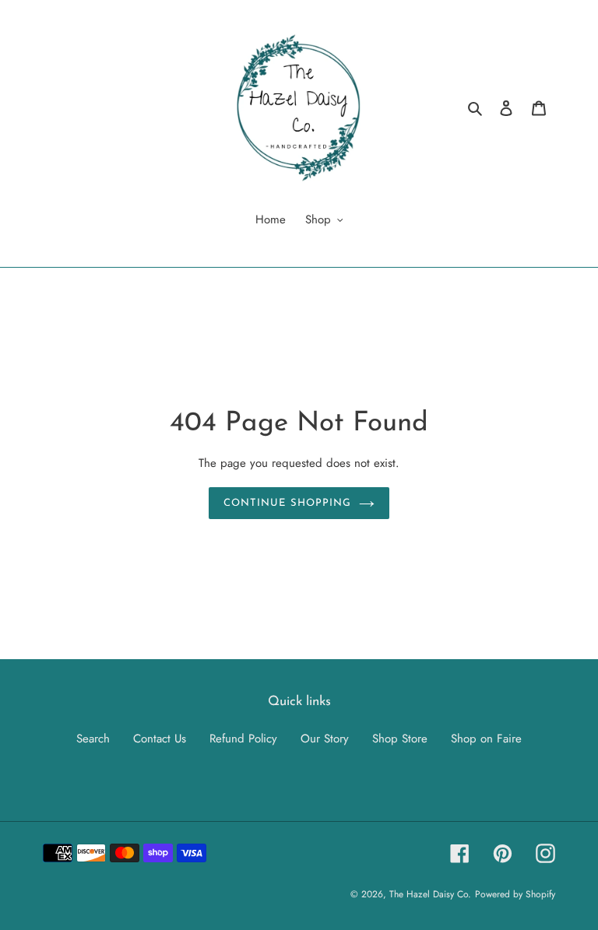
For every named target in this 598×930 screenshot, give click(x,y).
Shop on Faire (486, 738)
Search (93, 738)
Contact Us (159, 738)
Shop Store (399, 738)
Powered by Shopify (515, 894)
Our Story (325, 738)
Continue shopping (287, 503)
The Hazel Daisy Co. (430, 894)
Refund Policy (243, 738)
